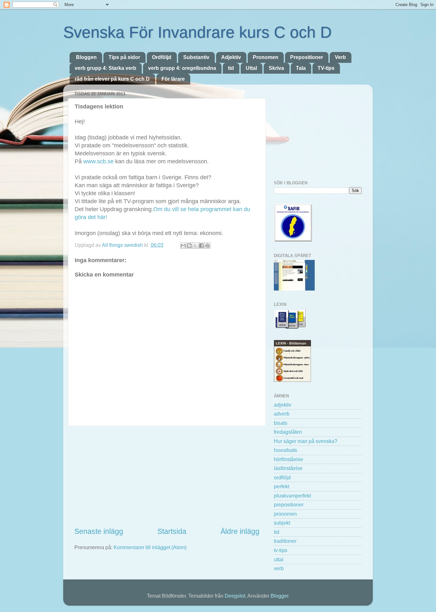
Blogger (279, 596)
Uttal (251, 68)
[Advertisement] (167, 476)
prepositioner (289, 504)
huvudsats (285, 450)
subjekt (282, 523)
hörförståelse (288, 459)
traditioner (285, 541)
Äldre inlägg (240, 531)
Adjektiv (231, 57)
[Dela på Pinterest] (207, 245)
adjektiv (282, 405)
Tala (301, 68)
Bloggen (86, 57)
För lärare (173, 79)
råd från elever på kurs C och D (112, 79)
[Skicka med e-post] (183, 245)
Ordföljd (161, 57)
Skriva (276, 68)
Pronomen (265, 57)
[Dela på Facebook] (201, 245)
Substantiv (196, 57)
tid (231, 68)
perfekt (281, 486)
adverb (281, 414)
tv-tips (280, 550)
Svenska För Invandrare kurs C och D (197, 32)
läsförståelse (288, 468)
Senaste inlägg (98, 531)
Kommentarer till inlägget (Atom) (150, 547)
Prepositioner (306, 57)
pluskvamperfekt (292, 495)
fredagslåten (288, 432)
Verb (340, 57)
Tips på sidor (124, 57)
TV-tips (326, 68)
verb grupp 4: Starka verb (105, 68)
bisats (280, 423)
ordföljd (282, 477)
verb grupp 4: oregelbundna (182, 68)
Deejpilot (235, 596)
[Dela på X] (195, 245)
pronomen (285, 514)
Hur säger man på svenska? (305, 441)
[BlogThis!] (189, 245)
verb (279, 568)
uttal (278, 559)
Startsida (171, 531)
